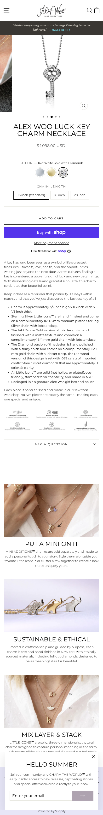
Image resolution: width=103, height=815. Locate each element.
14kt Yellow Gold (51, 172)
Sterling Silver (40, 172)
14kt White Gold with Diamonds (63, 172)
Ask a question (51, 444)
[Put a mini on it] (51, 510)
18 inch (59, 195)
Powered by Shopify (51, 811)
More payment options (51, 243)
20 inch (80, 195)
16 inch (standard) (31, 195)
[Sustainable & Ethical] (51, 605)
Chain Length (51, 186)
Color (51, 163)
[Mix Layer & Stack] (51, 701)
